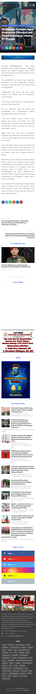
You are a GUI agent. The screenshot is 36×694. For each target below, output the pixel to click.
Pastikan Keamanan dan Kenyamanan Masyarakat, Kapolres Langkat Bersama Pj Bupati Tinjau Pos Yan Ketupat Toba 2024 (21, 424)
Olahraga (21, 652)
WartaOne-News (18, 668)
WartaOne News (6, 668)
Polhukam (5, 652)
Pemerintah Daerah (24, 650)
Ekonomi (4, 25)
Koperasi (15, 676)
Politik (4, 650)
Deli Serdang (6, 655)
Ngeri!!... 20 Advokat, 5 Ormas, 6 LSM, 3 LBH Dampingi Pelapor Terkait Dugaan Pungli (22, 506)
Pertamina (24, 671)
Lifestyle (23, 647)
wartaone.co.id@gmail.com (15, 636)
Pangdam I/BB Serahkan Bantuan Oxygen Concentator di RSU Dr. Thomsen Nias (22, 518)
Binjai (16, 665)
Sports (10, 665)
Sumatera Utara (14, 647)
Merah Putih (16, 671)
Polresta (4, 665)
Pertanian (5, 663)
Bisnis (4, 660)
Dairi (9, 676)
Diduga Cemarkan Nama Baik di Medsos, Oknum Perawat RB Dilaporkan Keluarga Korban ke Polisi (21, 438)
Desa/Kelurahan (27, 663)
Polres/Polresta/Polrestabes (24, 660)
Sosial (28, 25)
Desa (26, 668)
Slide (15, 650)
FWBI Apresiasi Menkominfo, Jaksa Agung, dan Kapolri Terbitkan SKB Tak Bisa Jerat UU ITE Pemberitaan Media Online (22, 454)
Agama (14, 658)
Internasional (23, 655)
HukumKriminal (13, 25)
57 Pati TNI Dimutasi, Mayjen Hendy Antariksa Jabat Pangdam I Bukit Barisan (16, 266)
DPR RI (30, 673)
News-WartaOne (22, 658)
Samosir (4, 673)
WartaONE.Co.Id (21, 688)
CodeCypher (26, 690)
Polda (27, 652)
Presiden (18, 663)
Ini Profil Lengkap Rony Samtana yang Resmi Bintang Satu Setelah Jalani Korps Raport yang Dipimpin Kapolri (22, 469)
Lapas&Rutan (6, 658)
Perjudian (22, 665)
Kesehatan (5, 647)
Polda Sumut (6, 678)
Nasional (22, 25)
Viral (15, 652)
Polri (30, 671)
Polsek (11, 663)
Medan (10, 650)
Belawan (23, 673)
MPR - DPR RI (23, 676)
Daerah (4, 645)
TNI (32, 25)
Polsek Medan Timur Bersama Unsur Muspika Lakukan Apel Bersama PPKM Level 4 (21, 494)
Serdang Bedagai (14, 673)
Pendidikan (11, 660)
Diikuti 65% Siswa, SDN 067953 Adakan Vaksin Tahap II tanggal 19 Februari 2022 (22, 410)
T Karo (4, 676)
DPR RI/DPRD (6, 671)
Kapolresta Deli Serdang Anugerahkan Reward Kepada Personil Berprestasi (21, 482)
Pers (30, 658)
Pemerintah (15, 655)
